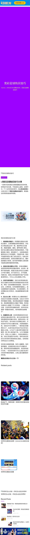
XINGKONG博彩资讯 (13, 88)
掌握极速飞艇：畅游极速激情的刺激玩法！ (17, 503)
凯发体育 (24, 189)
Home (3, 88)
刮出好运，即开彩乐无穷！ (13, 516)
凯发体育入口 (20, 3)
